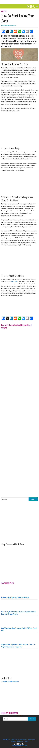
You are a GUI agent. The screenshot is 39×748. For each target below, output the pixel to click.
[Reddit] (15, 31)
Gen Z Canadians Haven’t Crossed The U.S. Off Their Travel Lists (19, 629)
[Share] (31, 31)
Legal (26, 741)
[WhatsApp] (19, 31)
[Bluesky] (23, 31)
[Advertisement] (19, 411)
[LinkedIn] (11, 31)
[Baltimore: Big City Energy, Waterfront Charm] (19, 590)
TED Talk (14, 281)
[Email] (27, 31)
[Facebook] (3, 31)
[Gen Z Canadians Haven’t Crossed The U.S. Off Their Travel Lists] (19, 621)
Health (3, 11)
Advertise (20, 741)
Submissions (31, 739)
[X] (7, 31)
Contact (13, 741)
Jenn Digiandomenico (9, 25)
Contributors (22, 739)
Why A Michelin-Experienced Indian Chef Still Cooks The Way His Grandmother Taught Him (18, 645)
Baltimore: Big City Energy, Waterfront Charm (15, 597)
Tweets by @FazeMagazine (10, 681)
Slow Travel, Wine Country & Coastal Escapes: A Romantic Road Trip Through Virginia (18, 612)
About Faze (6, 739)
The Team (14, 739)
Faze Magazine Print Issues (19, 745)
